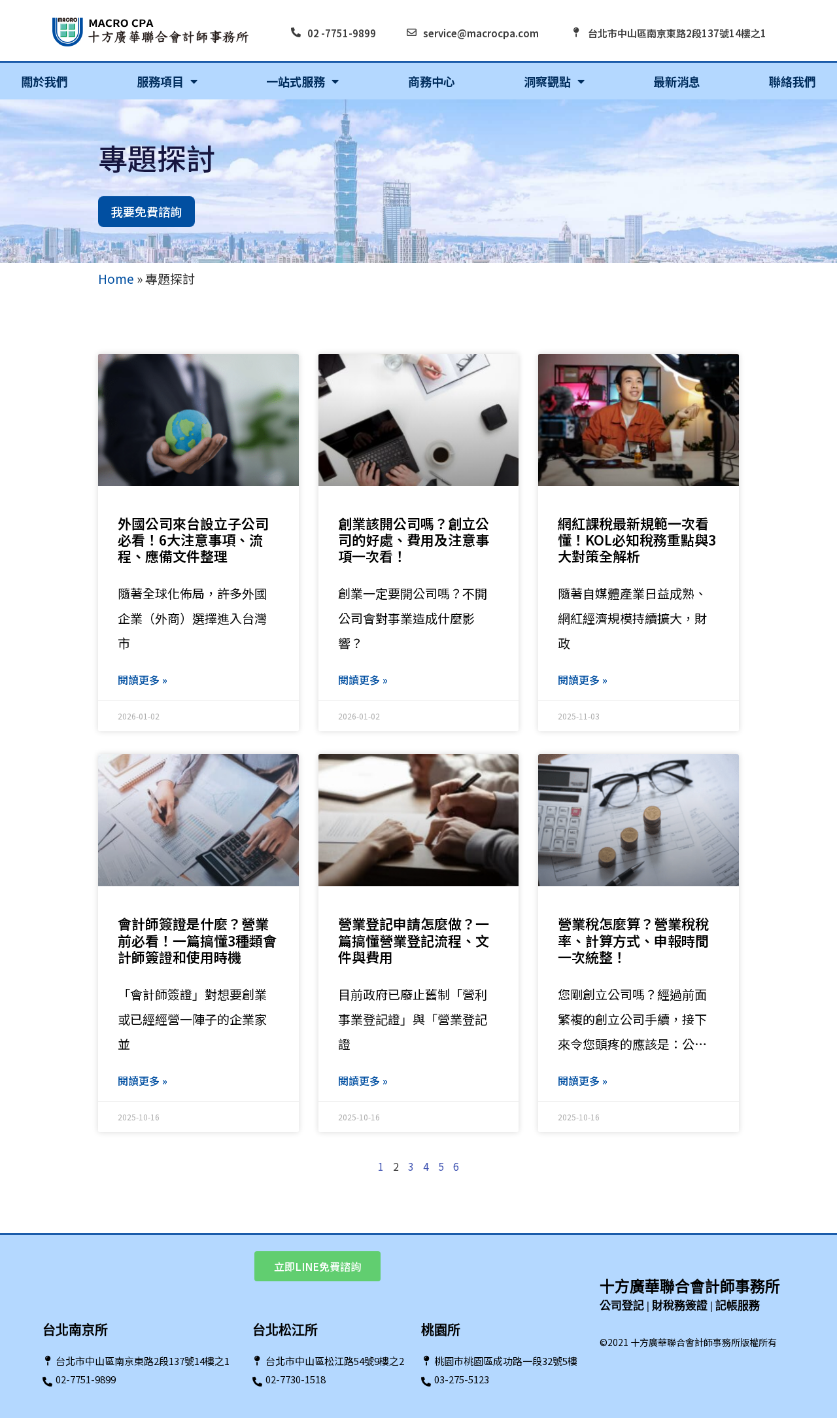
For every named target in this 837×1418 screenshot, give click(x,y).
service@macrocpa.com (481, 33)
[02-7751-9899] (47, 1382)
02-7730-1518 (295, 1379)
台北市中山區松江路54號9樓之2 (334, 1361)
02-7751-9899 (86, 1379)
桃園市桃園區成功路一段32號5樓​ (505, 1361)
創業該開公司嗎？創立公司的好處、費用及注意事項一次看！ (413, 539)
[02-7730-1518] (257, 1382)
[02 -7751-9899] (296, 32)
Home (116, 278)
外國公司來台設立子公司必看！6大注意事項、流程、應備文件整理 (193, 539)
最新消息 (676, 81)
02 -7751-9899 (341, 33)
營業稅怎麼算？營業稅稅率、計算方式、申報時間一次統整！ (633, 940)
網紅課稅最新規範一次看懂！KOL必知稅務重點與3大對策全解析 (637, 539)
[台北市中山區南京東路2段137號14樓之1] (576, 32)
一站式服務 (295, 81)
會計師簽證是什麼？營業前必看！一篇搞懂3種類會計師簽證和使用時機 (197, 940)
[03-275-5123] (426, 1382)
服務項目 (160, 81)
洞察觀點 (547, 81)
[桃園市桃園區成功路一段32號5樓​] (426, 1361)
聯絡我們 (792, 81)
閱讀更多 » (142, 679)
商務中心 (431, 81)
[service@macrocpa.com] (412, 32)
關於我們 (44, 81)
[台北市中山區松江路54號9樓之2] (257, 1361)
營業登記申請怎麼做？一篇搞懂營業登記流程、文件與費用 (413, 940)
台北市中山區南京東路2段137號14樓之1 (677, 33)
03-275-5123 (461, 1379)
